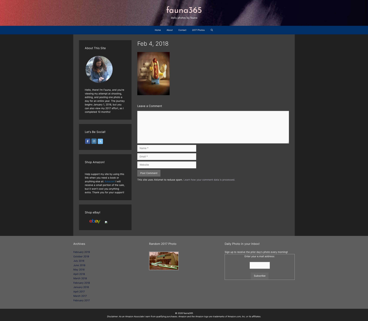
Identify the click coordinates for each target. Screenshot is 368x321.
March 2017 (80, 296)
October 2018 (81, 256)
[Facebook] (87, 141)
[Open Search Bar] (212, 30)
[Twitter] (100, 141)
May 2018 (79, 269)
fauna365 (184, 10)
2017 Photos (198, 30)
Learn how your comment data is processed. (209, 179)
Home (158, 30)
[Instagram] (94, 141)
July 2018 (78, 260)
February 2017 (81, 300)
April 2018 (79, 274)
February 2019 (81, 252)
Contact (182, 30)
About (170, 30)
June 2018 (79, 265)
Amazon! (110, 181)
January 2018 (81, 287)
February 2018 (81, 282)
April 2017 (79, 291)
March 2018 (80, 278)
